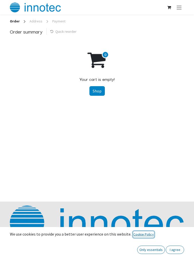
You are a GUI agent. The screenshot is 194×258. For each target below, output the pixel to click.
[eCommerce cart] (169, 7)
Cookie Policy (143, 234)
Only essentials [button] (151, 249)
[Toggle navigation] (179, 7)
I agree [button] (175, 249)
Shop (97, 90)
